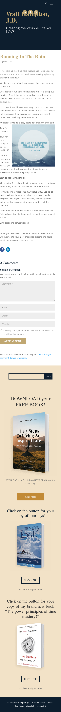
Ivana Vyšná (41, 706)
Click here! (30, 497)
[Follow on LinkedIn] (25, 12)
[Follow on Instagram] (36, 12)
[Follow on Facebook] (30, 12)
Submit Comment (13, 340)
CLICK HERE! (30, 580)
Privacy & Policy (38, 702)
